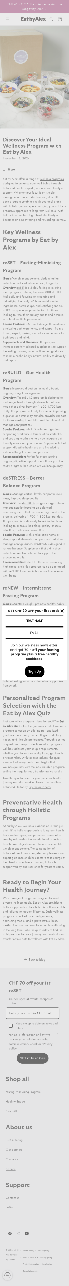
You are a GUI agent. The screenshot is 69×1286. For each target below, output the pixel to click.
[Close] (62, 611)
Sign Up (34, 671)
